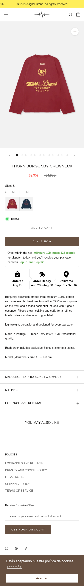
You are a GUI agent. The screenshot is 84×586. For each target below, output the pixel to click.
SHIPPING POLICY (17, 484)
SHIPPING (11, 389)
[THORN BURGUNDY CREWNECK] (12, 204)
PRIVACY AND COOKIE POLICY (26, 470)
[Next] (75, 155)
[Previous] (9, 155)
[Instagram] (6, 548)
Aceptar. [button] (42, 578)
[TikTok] (26, 548)
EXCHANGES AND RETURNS (23, 403)
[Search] (71, 14)
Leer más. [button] (14, 567)
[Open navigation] (6, 14)
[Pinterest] (16, 548)
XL (28, 192)
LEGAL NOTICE (15, 477)
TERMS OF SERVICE (19, 490)
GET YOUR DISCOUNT (28, 529)
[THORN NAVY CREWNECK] (26, 204)
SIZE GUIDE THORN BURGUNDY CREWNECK (33, 376)
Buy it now (42, 241)
